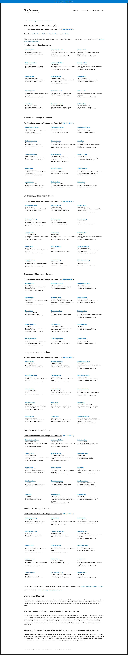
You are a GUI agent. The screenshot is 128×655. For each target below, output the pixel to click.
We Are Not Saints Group (83, 260)
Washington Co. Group (57, 49)
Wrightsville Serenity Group (32, 127)
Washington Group (29, 49)
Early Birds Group (55, 494)
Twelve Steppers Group (57, 103)
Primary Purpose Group (57, 338)
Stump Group (80, 140)
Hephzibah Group (29, 182)
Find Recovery (31, 10)
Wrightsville (94, 586)
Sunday (67, 33)
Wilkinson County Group (57, 127)
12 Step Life (62, 649)
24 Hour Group (55, 518)
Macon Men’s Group (56, 246)
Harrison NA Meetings (43, 590)
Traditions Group (81, 103)
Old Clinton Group (55, 182)
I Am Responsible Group (31, 62)
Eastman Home (81, 182)
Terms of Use (40, 649)
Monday (34, 33)
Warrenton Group (81, 76)
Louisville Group (81, 49)
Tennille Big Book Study (31, 205)
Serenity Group (28, 103)
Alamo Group (54, 402)
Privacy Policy (33, 649)
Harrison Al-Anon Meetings (55, 590)
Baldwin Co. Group (56, 76)
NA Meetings (84, 10)
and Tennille (100, 586)
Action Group (28, 494)
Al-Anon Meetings (95, 10)
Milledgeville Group (29, 76)
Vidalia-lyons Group (30, 90)
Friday (56, 33)
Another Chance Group (57, 283)
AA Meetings (76, 10)
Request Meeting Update (54, 649)
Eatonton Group (81, 90)
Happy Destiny (55, 232)
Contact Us (68, 649)
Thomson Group (29, 168)
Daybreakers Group (82, 324)
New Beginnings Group (83, 416)
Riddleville (88, 586)
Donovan (83, 586)
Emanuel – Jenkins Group (57, 531)
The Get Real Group (56, 260)
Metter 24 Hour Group (56, 90)
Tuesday (39, 33)
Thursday (51, 33)
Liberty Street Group (82, 453)
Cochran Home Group (56, 168)
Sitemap (46, 649)
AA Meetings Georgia (49, 21)
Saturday (62, 33)
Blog (103, 10)
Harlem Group (81, 402)
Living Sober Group (30, 260)
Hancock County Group (31, 154)
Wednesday (45, 33)
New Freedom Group (82, 480)
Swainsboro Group (82, 62)
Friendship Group (81, 494)
